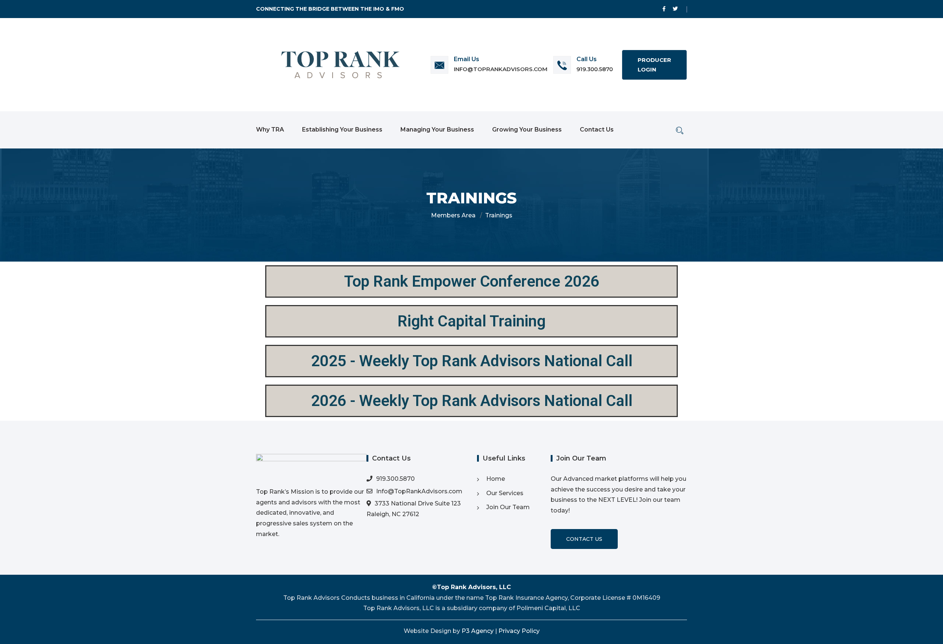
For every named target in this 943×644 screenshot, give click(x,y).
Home (495, 478)
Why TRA (270, 129)
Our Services (504, 493)
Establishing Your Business (342, 129)
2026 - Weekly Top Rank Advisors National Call (471, 401)
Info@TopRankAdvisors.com (500, 69)
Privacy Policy (519, 630)
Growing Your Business (527, 129)
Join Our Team (508, 507)
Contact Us (597, 129)
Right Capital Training (471, 321)
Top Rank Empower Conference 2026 (471, 281)
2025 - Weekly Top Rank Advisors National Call (471, 361)
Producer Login (654, 64)
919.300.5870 (594, 69)
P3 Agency (478, 630)
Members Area (453, 215)
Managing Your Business (437, 129)
